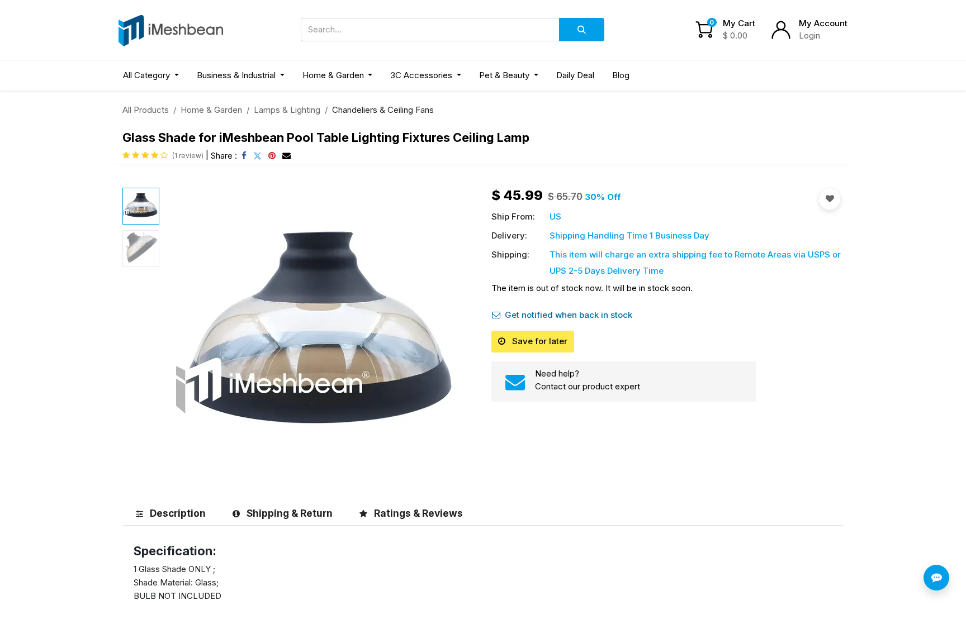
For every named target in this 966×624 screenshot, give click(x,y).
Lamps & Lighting (287, 109)
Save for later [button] (538, 341)
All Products (145, 109)
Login (809, 35)
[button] (187, 333)
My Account (823, 23)
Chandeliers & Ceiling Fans (383, 109)
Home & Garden (211, 109)
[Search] (581, 29)
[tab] (170, 513)
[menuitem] (575, 75)
